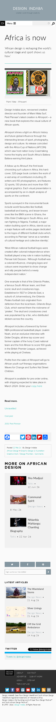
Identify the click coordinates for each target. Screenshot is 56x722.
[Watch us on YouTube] (28, 690)
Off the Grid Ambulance (34, 625)
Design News (35, 506)
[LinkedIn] (33, 437)
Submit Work (35, 676)
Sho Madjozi (35, 478)
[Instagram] (23, 690)
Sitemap (31, 680)
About (20, 672)
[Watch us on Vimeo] (33, 690)
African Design (13, 450)
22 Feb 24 (17, 447)
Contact (31, 672)
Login (19, 680)
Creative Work (12, 454)
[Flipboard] (39, 437)
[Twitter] (22, 437)
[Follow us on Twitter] (12, 564)
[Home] (28, 9)
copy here (36, 386)
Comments (39, 454)
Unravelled (10, 408)
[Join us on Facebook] (27, 564)
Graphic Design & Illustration (32, 450)
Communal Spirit (34, 499)
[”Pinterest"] (43, 564)
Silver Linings (34, 608)
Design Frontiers (26, 454)
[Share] (45, 437)
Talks (31, 483)
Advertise (21, 676)
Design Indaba (19, 704)
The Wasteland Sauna (35, 590)
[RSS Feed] (44, 690)
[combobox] (41, 23)
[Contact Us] (49, 690)
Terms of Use (23, 684)
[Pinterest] (28, 437)
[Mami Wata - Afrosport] (28, 97)
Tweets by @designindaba (18, 656)
